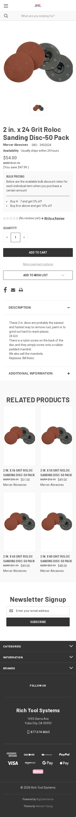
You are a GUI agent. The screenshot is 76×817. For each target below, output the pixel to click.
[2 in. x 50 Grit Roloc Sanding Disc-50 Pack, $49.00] (56, 436)
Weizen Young (44, 806)
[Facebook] (5, 290)
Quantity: (10, 228)
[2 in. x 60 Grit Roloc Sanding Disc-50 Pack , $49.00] (19, 522)
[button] (52, 218)
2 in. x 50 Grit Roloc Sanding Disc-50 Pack (56, 473)
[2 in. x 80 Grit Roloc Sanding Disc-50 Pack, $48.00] (56, 522)
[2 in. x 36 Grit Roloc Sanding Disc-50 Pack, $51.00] (19, 436)
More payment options (38, 264)
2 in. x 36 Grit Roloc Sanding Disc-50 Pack (19, 473)
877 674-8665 (40, 732)
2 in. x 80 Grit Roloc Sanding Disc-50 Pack (56, 559)
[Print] (21, 290)
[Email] (13, 290)
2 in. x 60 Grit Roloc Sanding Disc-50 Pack (19, 559)
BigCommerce (45, 799)
